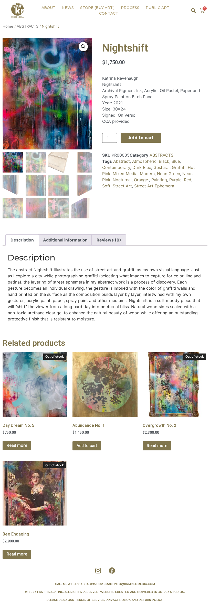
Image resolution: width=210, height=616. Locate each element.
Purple (175, 179)
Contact (108, 13)
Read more (17, 445)
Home (8, 26)
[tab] (22, 240)
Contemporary (116, 167)
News (68, 7)
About (48, 7)
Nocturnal (122, 179)
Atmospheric (144, 161)
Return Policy (151, 600)
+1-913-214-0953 (85, 584)
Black (164, 161)
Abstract (121, 161)
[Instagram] (98, 570)
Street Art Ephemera (154, 185)
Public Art (157, 7)
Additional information (65, 240)
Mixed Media (125, 173)
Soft (106, 185)
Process (130, 7)
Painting (159, 179)
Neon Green (168, 173)
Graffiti (178, 167)
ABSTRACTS (27, 26)
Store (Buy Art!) (97, 7)
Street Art (122, 185)
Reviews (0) (109, 240)
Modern (147, 173)
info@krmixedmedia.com (134, 584)
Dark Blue (141, 167)
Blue (176, 161)
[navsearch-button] (193, 10)
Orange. (141, 179)
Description (22, 240)
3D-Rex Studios (171, 592)
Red (187, 179)
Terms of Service (89, 600)
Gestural (161, 167)
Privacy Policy (118, 600)
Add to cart (140, 137)
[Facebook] (112, 570)
